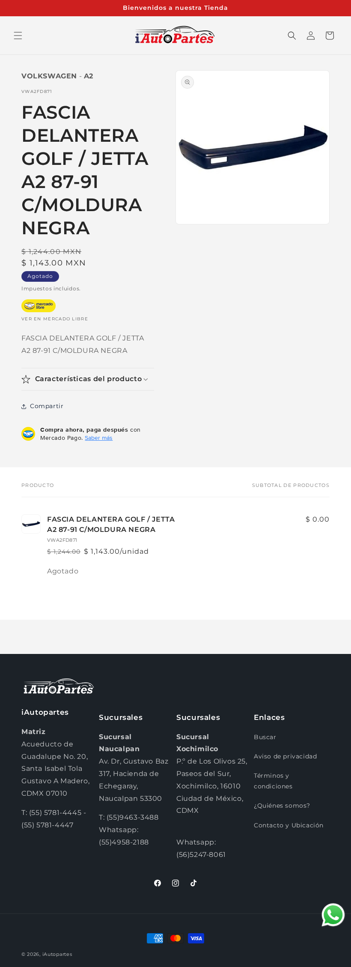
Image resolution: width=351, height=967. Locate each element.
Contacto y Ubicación (289, 825)
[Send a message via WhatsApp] (333, 914)
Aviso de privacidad (285, 756)
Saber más (99, 437)
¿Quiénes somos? (282, 805)
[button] (18, 35)
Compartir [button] (46, 406)
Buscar (265, 737)
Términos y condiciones (273, 781)
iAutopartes (57, 954)
